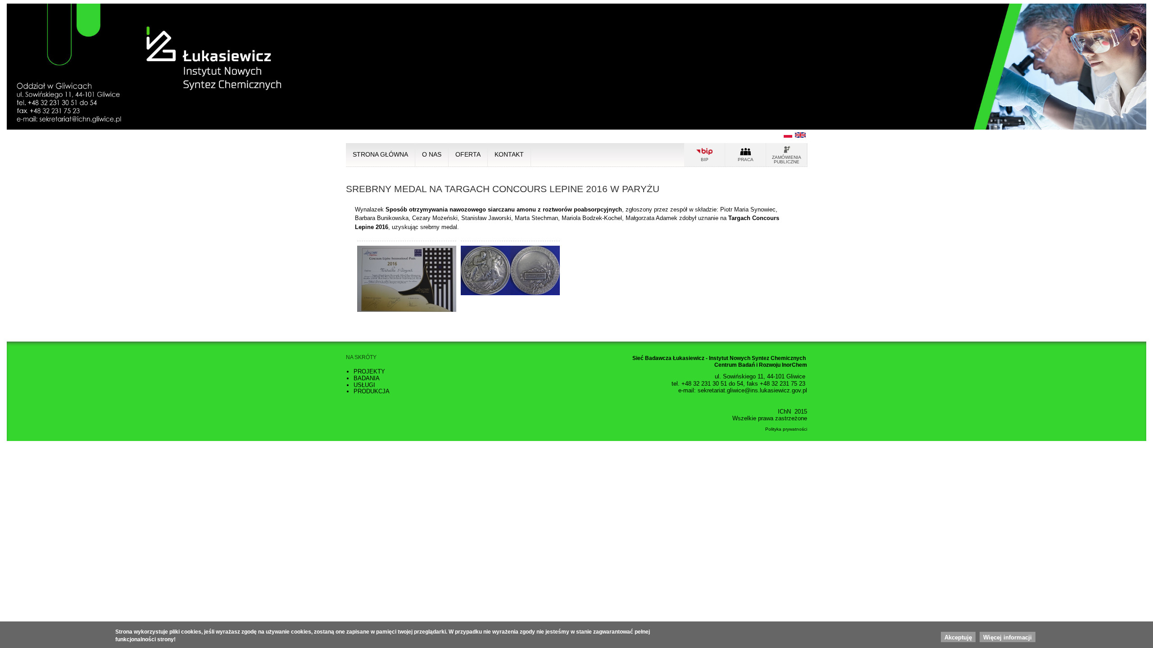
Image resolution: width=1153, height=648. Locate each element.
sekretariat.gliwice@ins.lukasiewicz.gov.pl (752, 390)
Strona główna (380, 154)
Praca (746, 159)
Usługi (364, 385)
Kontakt (509, 154)
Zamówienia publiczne (786, 159)
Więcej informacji (1007, 637)
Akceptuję (958, 637)
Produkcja (372, 391)
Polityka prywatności (786, 429)
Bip (704, 159)
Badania (367, 378)
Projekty (369, 371)
